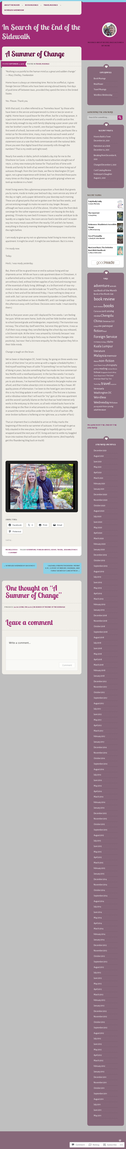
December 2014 (100, 879)
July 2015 (97, 841)
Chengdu (107, 315)
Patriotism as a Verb (102, 146)
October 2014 (99, 890)
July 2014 (97, 907)
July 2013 (97, 973)
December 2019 (100, 555)
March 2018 (98, 665)
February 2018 (99, 670)
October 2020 (99, 506)
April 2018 (98, 659)
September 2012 (100, 1028)
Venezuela (99, 388)
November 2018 (100, 621)
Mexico (96, 361)
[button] (34, 500)
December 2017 (100, 681)
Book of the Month (107, 290)
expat (109, 326)
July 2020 (97, 516)
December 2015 (100, 813)
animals (113, 286)
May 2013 (98, 984)
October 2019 (99, 560)
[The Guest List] (120, 220)
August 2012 (99, 1033)
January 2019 (99, 610)
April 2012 (98, 1055)
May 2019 (98, 588)
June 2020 (98, 522)
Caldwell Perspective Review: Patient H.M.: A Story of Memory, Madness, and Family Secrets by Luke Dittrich (62, 568)
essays (96, 326)
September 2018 (100, 632)
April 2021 (98, 472)
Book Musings (31, 5)
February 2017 (99, 736)
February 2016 (99, 802)
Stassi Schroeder (96, 253)
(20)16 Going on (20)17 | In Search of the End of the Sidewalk (39, 607)
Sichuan (97, 372)
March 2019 (98, 599)
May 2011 (97, 1116)
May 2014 (98, 918)
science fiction (112, 369)
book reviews (98, 306)
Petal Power (98, 84)
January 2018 (99, 676)
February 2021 (99, 484)
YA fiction (114, 403)
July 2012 (97, 1039)
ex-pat (102, 325)
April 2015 (98, 857)
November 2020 (100, 500)
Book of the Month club (103, 294)
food (104, 331)
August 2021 (99, 456)
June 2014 (98, 912)
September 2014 (100, 896)
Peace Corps (102, 365)
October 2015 (99, 824)
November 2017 (100, 687)
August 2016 (99, 769)
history (98, 342)
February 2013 (99, 1000)
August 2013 (99, 967)
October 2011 (99, 1088)
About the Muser (12, 5)
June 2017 (98, 714)
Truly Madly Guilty (95, 201)
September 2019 (100, 566)
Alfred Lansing (95, 229)
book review (104, 299)
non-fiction (106, 361)
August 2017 (99, 703)
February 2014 (99, 934)
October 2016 (99, 758)
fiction (98, 331)
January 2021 (99, 489)
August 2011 (99, 1099)
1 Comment (12, 552)
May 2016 (98, 786)
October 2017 (99, 692)
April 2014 (98, 923)
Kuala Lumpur (103, 346)
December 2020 (100, 494)
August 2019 (99, 572)
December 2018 (100, 615)
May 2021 (98, 467)
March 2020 (99, 538)
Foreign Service (43, 550)
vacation (113, 384)
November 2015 (100, 819)
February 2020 (100, 544)
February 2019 (99, 604)
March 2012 (98, 1061)
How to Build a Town (102, 137)
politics (96, 369)
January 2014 (99, 940)
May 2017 (98, 720)
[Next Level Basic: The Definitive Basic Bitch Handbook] (120, 255)
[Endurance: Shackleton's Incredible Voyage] (120, 232)
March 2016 (98, 797)
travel (60, 550)
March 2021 (98, 478)
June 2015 (98, 846)
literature (99, 351)
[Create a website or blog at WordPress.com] (120, 1141)
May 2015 (98, 852)
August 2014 (99, 901)
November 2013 (100, 951)
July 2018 (97, 643)
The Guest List (93, 213)
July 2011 (97, 1104)
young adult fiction (101, 407)
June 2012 (98, 1044)
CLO (112, 321)
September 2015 (100, 830)
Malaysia (100, 355)
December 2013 (100, 945)
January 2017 (99, 742)
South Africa (112, 372)
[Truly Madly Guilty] (120, 209)
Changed (97, 165)
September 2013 (100, 962)
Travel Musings (51, 5)
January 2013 (99, 1006)
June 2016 (98, 780)
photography (111, 365)
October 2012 (99, 1022)
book (95, 291)
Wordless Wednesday (14, 10)
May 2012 (98, 1050)
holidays (104, 342)
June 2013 (98, 978)
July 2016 (97, 775)
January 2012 (99, 1072)
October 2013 (99, 956)
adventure (31, 550)
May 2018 (98, 654)
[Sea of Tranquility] (120, 243)
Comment (67, 665)
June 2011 (98, 1110)
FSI (95, 342)
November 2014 (100, 885)
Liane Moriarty (95, 204)
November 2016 (100, 753)
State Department (100, 375)
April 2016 (98, 791)
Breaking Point (100, 155)
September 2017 (100, 698)
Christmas (106, 321)
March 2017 (98, 731)
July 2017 (97, 709)
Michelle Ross (12, 550)
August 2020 (99, 511)
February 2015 (99, 868)
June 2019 (98, 582)
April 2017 (98, 725)
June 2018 (98, 648)
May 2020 (98, 528)
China (98, 321)
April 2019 (98, 593)
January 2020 (99, 550)
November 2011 (100, 1083)
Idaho (54, 550)
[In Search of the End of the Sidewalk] (109, 30)
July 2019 (97, 577)
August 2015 (99, 835)
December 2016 (100, 747)
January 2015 (99, 874)
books (108, 306)
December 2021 (100, 451)
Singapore (104, 372)
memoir (112, 355)
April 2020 (98, 533)
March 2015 (98, 863)
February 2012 (99, 1066)
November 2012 (100, 1017)
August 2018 (99, 637)
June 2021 (98, 462)
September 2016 (100, 764)
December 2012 (100, 1011)
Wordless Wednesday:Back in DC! (19, 566)
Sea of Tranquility (95, 236)
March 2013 (98, 995)
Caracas (97, 311)
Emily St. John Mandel (97, 238)
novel (95, 365)
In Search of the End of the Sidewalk (41, 31)
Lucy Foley (93, 215)
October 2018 (99, 626)
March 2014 (98, 929)
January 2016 (99, 808)
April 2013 (98, 989)
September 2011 (100, 1094)
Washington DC (71, 550)
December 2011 (100, 1077)
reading (103, 368)
